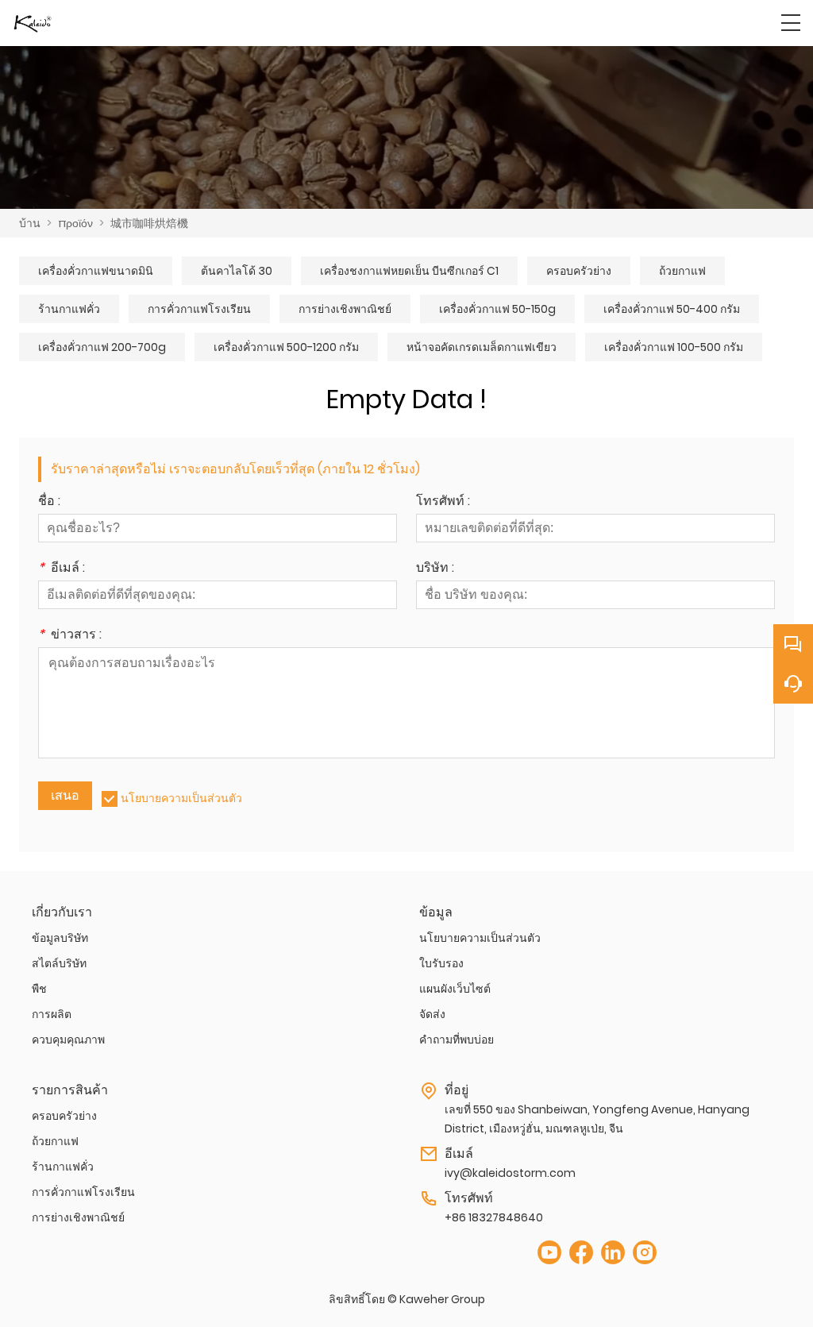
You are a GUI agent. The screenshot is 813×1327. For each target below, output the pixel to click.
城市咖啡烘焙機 (149, 223)
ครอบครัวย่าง (578, 271)
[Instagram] (644, 1253)
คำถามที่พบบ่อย (456, 1039)
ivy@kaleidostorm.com (510, 1173)
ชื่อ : (49, 502)
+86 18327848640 (494, 1217)
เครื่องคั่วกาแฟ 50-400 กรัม (671, 309)
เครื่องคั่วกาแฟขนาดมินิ (95, 271)
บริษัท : (435, 569)
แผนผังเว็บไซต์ (455, 989)
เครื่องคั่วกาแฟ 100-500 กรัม (673, 347)
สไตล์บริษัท (59, 963)
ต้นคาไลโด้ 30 (236, 271)
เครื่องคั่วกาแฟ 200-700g (102, 347)
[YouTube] (549, 1253)
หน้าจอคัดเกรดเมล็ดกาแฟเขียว (481, 347)
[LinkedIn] (613, 1253)
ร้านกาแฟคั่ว (69, 309)
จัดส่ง (432, 1014)
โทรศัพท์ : (443, 502)
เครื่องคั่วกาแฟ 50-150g (497, 309)
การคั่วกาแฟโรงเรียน (199, 309)
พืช (39, 989)
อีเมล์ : (61, 569)
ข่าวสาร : (70, 635)
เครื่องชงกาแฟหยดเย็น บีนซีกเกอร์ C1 (409, 271)
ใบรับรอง (441, 963)
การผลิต (51, 1014)
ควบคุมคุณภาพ (68, 1039)
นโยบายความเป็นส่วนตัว (181, 798)
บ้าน (29, 223)
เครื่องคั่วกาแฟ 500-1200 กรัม (286, 347)
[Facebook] (581, 1253)
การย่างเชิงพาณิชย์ (345, 309)
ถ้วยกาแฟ (682, 271)
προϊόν (75, 223)
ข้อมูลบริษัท (60, 938)
